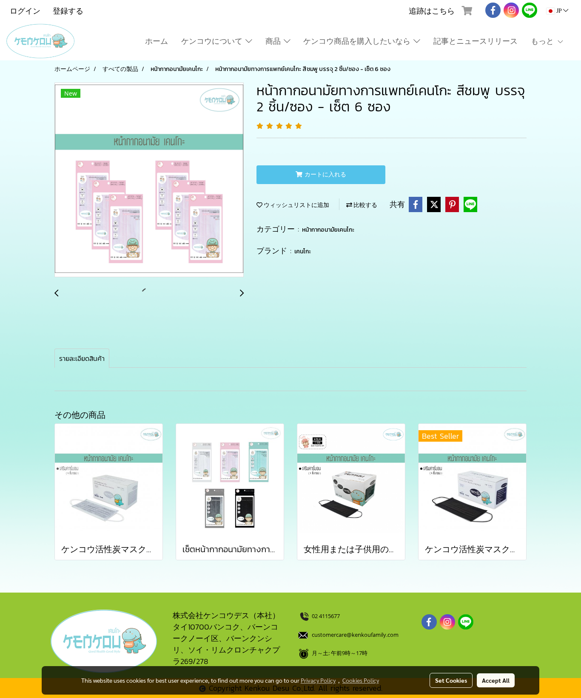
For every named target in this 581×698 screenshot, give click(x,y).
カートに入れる (324, 174)
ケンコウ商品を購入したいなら (358, 41)
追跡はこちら (432, 11)
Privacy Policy (318, 680)
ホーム (156, 41)
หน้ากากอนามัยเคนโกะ (328, 229)
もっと (544, 41)
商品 (274, 41)
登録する (68, 11)
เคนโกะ (302, 251)
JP (559, 11)
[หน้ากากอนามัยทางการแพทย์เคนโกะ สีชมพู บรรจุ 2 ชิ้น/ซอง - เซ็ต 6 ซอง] (149, 180)
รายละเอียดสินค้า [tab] (82, 358)
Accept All (496, 680)
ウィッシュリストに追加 (295, 205)
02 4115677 (326, 616)
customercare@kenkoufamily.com (355, 634)
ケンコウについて (213, 41)
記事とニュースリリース (475, 41)
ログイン (25, 11)
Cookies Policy (360, 680)
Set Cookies (451, 680)
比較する (364, 205)
